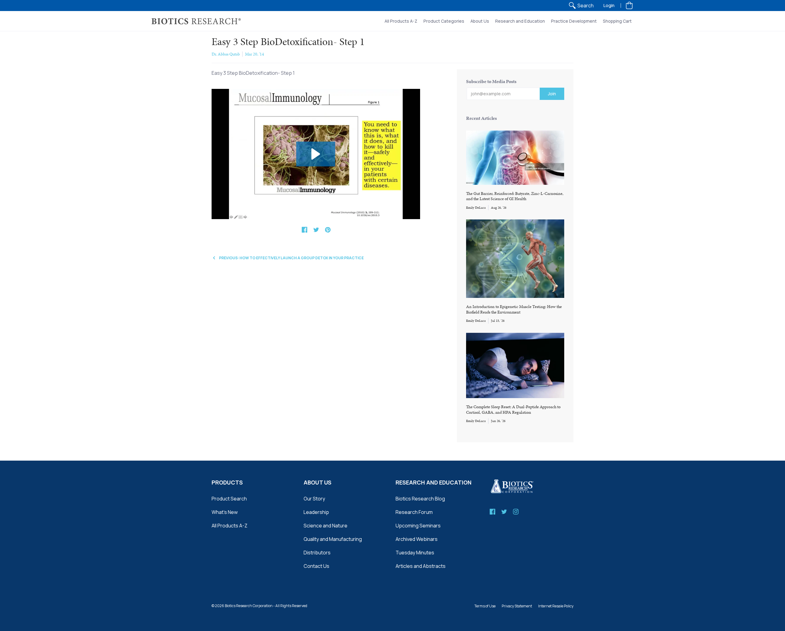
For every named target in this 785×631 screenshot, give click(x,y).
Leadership (316, 512)
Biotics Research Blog (420, 498)
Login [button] (609, 5)
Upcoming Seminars (418, 525)
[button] (629, 5)
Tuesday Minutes (415, 552)
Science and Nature (325, 525)
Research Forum (414, 512)
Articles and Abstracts (421, 566)
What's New (225, 512)
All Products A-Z (229, 525)
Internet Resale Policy (555, 606)
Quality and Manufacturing (333, 539)
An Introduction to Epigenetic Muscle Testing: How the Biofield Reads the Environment (514, 309)
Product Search (229, 498)
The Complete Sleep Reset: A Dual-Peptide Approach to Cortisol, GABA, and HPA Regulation (513, 409)
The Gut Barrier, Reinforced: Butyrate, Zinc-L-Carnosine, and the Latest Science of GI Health (514, 196)
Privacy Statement (517, 606)
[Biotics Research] (196, 21)
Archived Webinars (417, 539)
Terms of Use (485, 606)
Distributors (317, 552)
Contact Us (316, 566)
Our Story (314, 498)
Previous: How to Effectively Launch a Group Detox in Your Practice (291, 258)
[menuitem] (581, 5)
